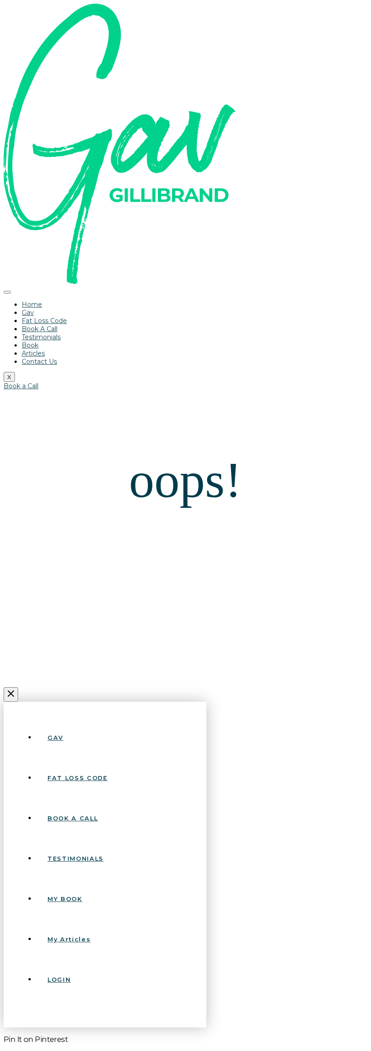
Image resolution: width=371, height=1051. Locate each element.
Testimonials (41, 337)
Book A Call (39, 329)
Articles (33, 353)
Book (30, 345)
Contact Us (39, 361)
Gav (28, 313)
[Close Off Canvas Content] (11, 694)
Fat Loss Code (44, 321)
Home (32, 304)
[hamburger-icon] (7, 292)
